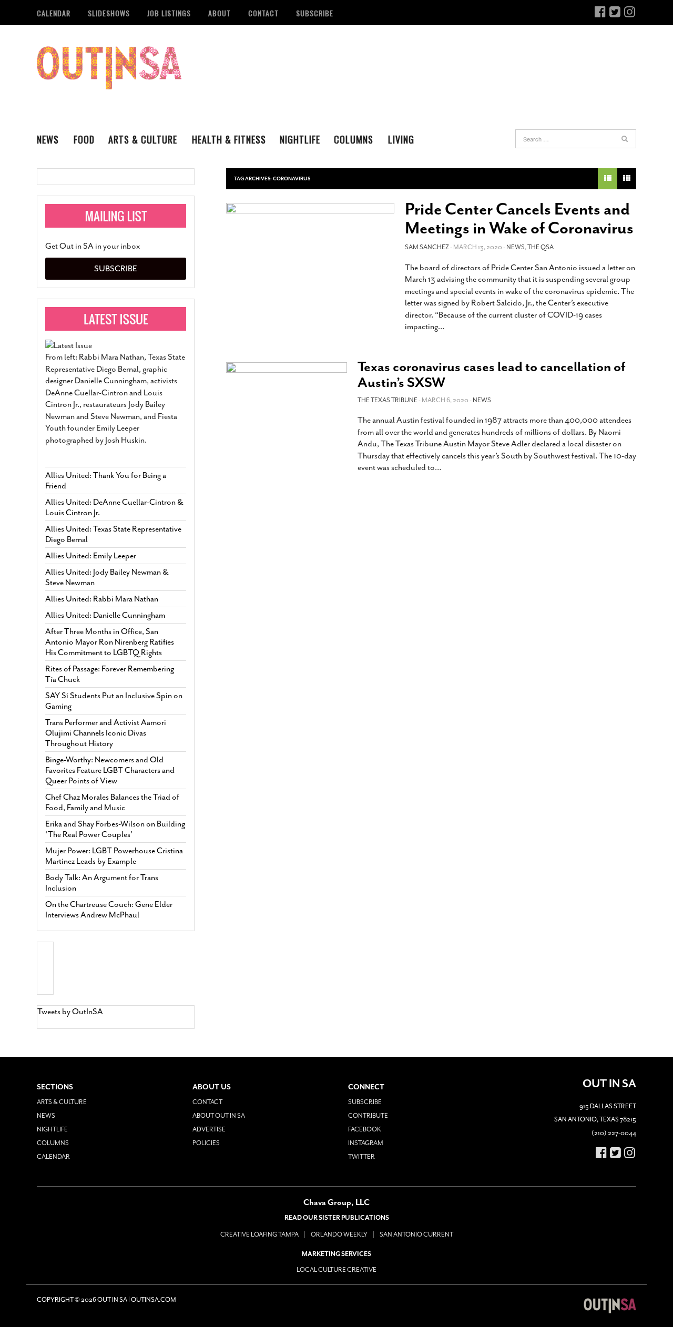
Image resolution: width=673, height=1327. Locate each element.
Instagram (365, 1143)
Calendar (53, 12)
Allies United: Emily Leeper (90, 555)
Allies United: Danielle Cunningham (105, 615)
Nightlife (300, 139)
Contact (263, 12)
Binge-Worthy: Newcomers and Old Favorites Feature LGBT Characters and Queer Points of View (110, 770)
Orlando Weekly (339, 1234)
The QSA (540, 247)
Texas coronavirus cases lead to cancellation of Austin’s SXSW (492, 374)
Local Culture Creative (336, 1269)
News (48, 139)
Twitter (361, 1156)
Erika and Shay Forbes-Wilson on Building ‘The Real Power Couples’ (115, 829)
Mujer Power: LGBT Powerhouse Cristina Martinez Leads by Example (114, 855)
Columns (353, 139)
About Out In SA (218, 1115)
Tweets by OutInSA (70, 1011)
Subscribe (314, 12)
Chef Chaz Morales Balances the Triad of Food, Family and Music (112, 802)
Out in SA (109, 67)
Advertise (209, 1129)
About (219, 12)
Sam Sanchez (427, 247)
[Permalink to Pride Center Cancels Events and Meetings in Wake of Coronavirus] (310, 253)
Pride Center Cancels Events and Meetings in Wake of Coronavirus (519, 219)
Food (84, 139)
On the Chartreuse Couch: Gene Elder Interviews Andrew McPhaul (108, 909)
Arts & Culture (142, 139)
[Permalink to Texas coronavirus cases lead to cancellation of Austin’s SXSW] (286, 398)
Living (401, 139)
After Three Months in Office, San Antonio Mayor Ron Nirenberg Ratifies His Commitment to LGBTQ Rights (109, 642)
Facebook (364, 1129)
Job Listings (169, 12)
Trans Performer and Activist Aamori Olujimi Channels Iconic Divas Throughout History (105, 733)
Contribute (368, 1115)
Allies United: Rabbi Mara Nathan (101, 599)
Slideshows (109, 12)
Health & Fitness (229, 139)
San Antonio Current (416, 1234)
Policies (206, 1143)
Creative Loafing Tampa (259, 1234)
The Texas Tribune (387, 400)
